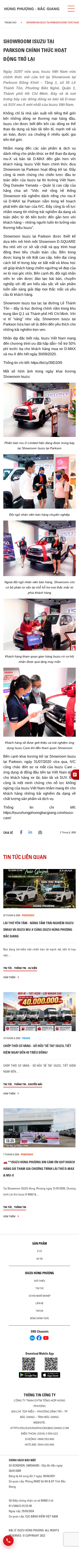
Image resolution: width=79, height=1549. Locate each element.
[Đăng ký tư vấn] (75, 775)
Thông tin (20, 968)
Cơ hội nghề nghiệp (39, 1295)
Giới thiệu (39, 1280)
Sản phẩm (39, 1244)
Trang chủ (10, 22)
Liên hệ (39, 1303)
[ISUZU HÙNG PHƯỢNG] (31, 8)
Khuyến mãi (35, 1084)
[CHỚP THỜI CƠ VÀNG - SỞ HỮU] (39, 1011)
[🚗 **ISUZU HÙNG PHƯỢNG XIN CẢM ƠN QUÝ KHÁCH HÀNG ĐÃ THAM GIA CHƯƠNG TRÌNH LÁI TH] (39, 1127)
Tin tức (7, 968)
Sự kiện (32, 968)
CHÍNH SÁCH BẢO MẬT (22, 1460)
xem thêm (9, 977)
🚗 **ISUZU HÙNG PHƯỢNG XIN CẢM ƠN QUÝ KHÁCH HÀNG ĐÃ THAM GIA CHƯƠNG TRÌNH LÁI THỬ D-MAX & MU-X (39, 1168)
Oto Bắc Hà (39, 1547)
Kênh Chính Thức (39, 1318)
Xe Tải (39, 1258)
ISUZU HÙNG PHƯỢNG (39, 1273)
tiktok (39, 1310)
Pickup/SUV (28, 915)
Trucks (26, 1038)
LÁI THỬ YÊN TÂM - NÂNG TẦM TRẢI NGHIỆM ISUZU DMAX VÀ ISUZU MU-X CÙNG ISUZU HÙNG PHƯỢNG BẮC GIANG (38, 929)
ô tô (39, 1251)
